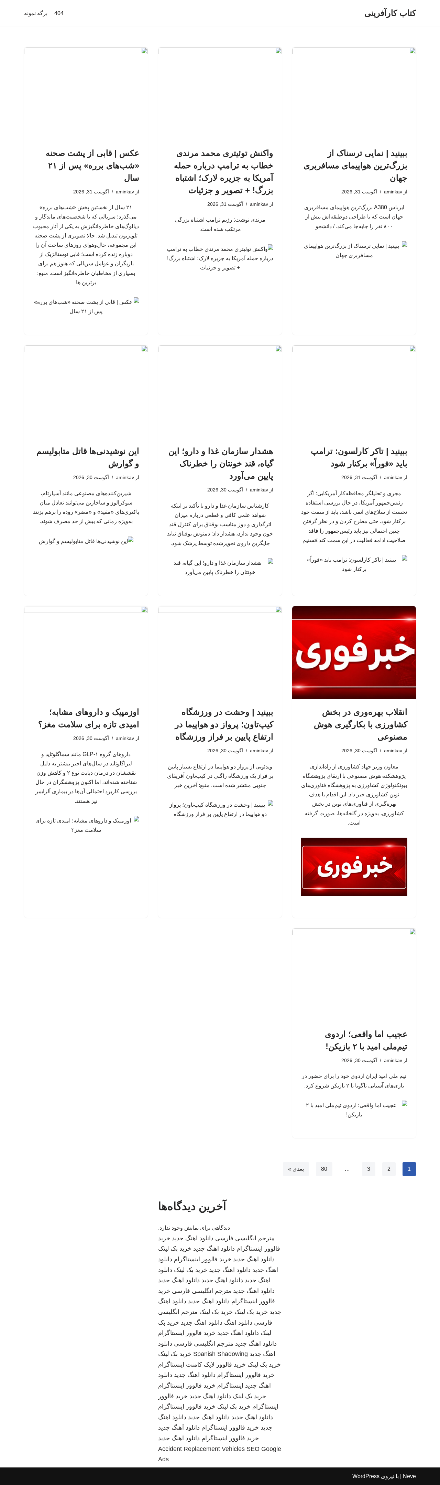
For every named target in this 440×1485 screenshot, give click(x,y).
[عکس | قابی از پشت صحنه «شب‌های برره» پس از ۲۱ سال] (86, 93)
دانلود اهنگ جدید (192, 1238)
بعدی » (296, 1169)
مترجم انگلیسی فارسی (245, 1238)
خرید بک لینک (174, 1248)
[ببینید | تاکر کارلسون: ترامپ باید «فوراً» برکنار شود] (354, 391)
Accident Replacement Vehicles (201, 1448)
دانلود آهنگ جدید (179, 1427)
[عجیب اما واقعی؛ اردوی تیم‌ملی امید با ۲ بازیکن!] (354, 974)
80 (324, 1169)
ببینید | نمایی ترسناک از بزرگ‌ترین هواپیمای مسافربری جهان (355, 165)
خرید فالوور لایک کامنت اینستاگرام (202, 1364)
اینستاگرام (230, 1385)
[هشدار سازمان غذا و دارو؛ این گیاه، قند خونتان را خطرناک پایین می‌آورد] (220, 391)
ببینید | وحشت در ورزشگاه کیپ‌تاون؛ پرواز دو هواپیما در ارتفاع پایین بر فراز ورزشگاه (224, 724)
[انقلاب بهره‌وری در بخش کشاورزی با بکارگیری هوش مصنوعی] (354, 652)
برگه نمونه (35, 13)
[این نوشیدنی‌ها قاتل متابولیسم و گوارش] (86, 391)
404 (59, 13)
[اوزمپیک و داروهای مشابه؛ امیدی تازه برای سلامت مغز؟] (86, 652)
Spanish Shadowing (220, 1353)
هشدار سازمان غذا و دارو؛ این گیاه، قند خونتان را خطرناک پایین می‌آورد (220, 463)
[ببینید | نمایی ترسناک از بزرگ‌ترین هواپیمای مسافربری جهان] (354, 93)
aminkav (393, 191)
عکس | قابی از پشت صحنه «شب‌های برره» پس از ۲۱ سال (92, 165)
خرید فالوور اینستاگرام (202, 1259)
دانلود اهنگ (238, 1322)
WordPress (366, 1476)
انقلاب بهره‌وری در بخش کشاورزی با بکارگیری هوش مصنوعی (360, 724)
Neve (409, 1476)
